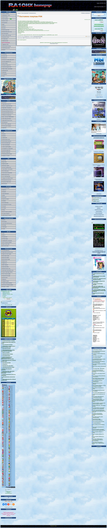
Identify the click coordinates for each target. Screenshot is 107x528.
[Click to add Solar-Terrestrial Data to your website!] (99, 247)
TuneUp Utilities (99, 211)
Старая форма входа (8, 507)
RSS (105, 6)
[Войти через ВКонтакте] (3, 504)
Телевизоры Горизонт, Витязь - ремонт (99, 165)
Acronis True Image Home (99, 214)
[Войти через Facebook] (6, 504)
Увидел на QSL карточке (7, 297)
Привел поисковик (6, 291)
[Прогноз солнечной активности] (99, 229)
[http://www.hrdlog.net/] (99, 222)
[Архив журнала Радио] (99, 263)
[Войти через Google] (11, 504)
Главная (44, 9)
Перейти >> (99, 119)
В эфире (4, 296)
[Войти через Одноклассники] (13, 504)
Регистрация (64, 9)
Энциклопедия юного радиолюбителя (98, 179)
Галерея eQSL (98, 133)
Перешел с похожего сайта (8, 294)
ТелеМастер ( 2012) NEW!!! (99, 151)
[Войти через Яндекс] (8, 504)
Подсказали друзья (6, 293)
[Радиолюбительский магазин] (8, 98)
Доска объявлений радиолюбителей (53, 9)
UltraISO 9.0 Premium (99, 209)
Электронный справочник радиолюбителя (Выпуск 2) (98, 138)
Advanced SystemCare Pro (99, 216)
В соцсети (4, 295)
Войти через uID (8, 501)
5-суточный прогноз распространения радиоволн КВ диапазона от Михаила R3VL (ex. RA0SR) (98, 251)
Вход (68, 9)
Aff (8, 497)
